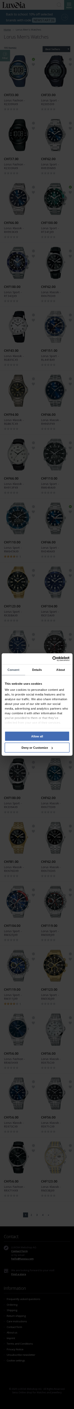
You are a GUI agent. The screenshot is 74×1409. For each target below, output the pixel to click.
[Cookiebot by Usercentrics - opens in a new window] (52, 658)
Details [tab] (37, 669)
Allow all (37, 736)
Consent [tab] (13, 669)
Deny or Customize (35, 747)
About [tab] (60, 669)
